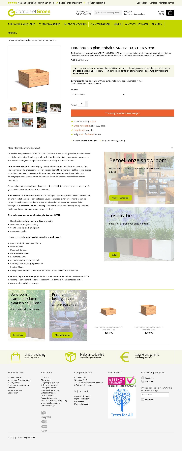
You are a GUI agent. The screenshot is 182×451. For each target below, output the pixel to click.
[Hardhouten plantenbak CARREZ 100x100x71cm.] (148, 322)
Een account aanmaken (134, 14)
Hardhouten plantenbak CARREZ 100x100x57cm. (36, 40)
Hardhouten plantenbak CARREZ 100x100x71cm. (149, 328)
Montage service (166, 2)
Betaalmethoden (48, 393)
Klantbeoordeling (84, 121)
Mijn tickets (79, 401)
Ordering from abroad (50, 390)
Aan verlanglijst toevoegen (85, 140)
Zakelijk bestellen (48, 387)
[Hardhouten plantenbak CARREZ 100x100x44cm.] (108, 322)
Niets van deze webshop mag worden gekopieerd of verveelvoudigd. (54, 403)
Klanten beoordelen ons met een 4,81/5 (36, 2)
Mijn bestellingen (81, 398)
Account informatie (82, 396)
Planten (157, 24)
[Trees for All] (122, 417)
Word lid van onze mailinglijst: (156, 389)
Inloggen (128, 11)
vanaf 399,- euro (89, 125)
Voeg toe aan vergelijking (113, 140)
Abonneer (149, 399)
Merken (12, 33)
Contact (153, 2)
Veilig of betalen (87, 134)
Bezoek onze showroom (70, 2)
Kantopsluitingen (136, 24)
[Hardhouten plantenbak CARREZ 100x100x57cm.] (13, 112)
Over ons (45, 377)
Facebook (149, 378)
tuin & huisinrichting (21, 24)
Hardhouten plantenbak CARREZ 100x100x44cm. (109, 328)
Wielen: (74, 89)
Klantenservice (14, 377)
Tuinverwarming (49, 24)
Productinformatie (49, 398)
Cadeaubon (142, 2)
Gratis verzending (35, 354)
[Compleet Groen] (40, 13)
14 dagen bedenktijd (95, 2)
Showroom (45, 380)
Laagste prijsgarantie (147, 354)
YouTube (149, 381)
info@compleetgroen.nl (84, 385)
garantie (84, 130)
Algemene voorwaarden (18, 385)
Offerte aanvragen (49, 385)
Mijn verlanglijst (81, 404)
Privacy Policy (13, 382)
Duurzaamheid (47, 395)
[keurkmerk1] (122, 386)
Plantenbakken (100, 24)
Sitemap (11, 387)
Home (11, 40)
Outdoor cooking (75, 24)
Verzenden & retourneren (19, 380)
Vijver (117, 24)
